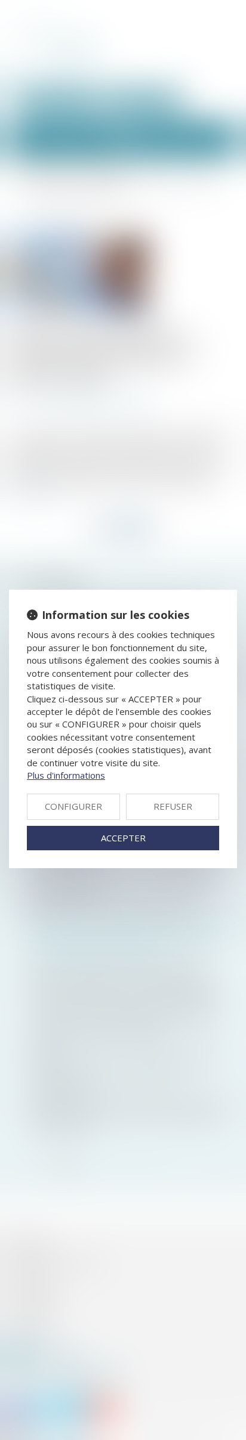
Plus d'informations (66, 775)
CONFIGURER (73, 806)
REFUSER (172, 806)
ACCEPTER (123, 838)
